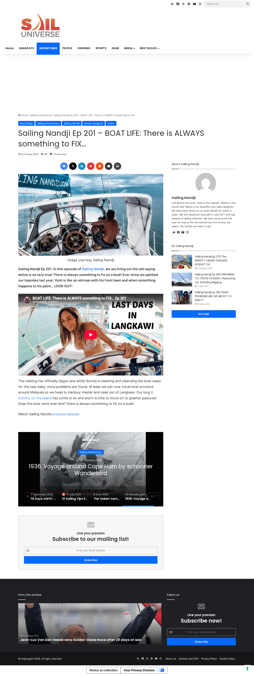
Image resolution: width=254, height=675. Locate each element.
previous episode (66, 414)
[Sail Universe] (40, 25)
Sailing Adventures (41, 115)
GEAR (115, 48)
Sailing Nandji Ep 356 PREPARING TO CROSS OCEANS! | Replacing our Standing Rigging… (215, 278)
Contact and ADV (189, 658)
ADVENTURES (48, 48)
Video (111, 123)
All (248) (203, 314)
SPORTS (101, 48)
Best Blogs (26, 123)
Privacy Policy (209, 658)
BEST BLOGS (148, 48)
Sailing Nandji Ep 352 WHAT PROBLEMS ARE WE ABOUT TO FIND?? (213, 296)
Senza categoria (93, 123)
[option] (90, 469)
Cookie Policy (227, 658)
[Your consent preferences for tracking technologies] (247, 668)
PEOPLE (67, 48)
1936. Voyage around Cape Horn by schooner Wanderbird (91, 469)
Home (9, 48)
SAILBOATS (26, 48)
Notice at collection (104, 670)
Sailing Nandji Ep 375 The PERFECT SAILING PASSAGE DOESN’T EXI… (211, 260)
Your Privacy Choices (139, 670)
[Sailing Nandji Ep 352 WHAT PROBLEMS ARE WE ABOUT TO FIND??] (182, 297)
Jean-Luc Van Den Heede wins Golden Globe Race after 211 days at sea (80, 639)
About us (170, 658)
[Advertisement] (127, 83)
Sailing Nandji (71, 123)
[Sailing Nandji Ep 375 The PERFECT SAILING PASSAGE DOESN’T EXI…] (182, 262)
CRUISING (83, 48)
